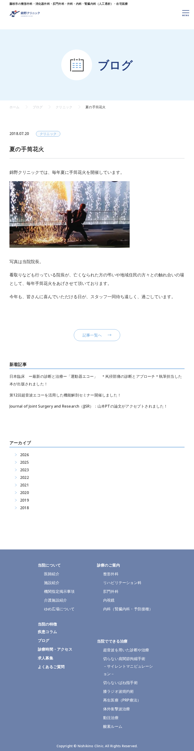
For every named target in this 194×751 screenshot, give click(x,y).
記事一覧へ (92, 335)
